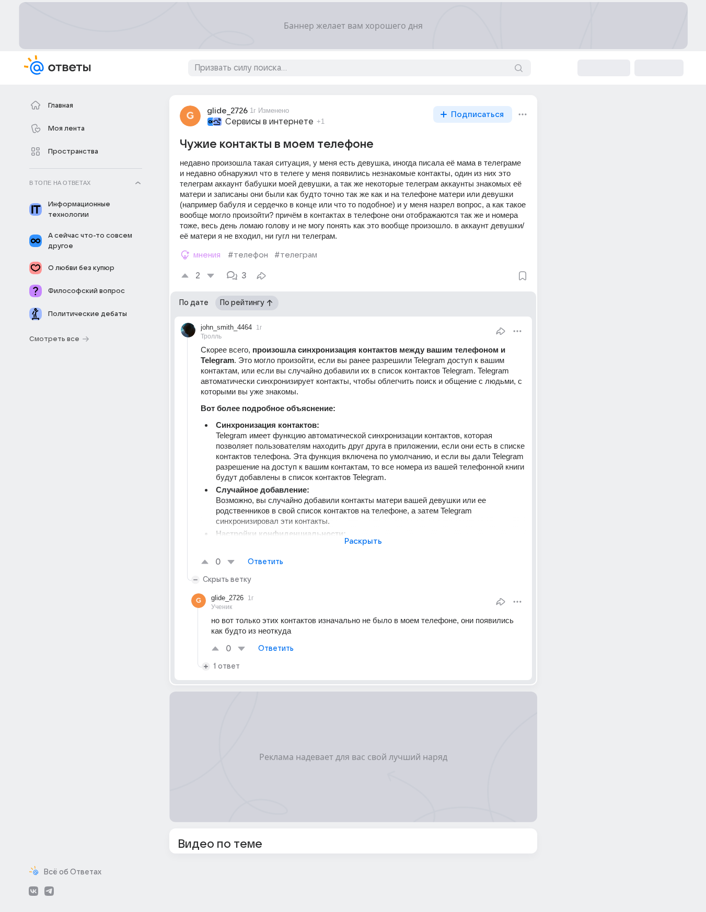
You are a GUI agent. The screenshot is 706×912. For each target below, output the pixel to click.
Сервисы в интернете (269, 121)
